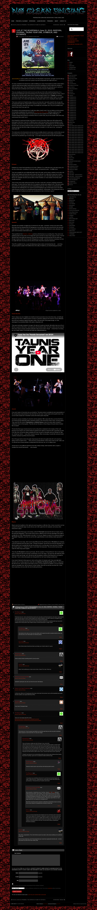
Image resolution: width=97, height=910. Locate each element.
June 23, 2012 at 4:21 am (31, 774)
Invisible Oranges (72, 213)
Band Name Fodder (73, 78)
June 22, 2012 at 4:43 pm (20, 690)
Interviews (71, 92)
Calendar (71, 82)
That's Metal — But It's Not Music (75, 174)
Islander (19, 604)
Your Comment (17, 853)
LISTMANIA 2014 (72, 100)
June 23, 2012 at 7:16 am (31, 789)
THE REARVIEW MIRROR (74, 178)
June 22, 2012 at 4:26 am (24, 629)
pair (50, 792)
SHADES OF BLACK (73, 167)
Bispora (45, 604)
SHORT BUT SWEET (73, 169)
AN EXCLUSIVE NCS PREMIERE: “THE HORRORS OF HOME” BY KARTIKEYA (29, 24)
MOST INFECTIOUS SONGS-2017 (76, 139)
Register (71, 62)
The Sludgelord (72, 229)
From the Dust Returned (74, 210)
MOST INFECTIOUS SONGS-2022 (76, 147)
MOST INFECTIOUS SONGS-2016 (76, 137)
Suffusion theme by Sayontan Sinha (79, 903)
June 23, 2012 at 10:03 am (31, 811)
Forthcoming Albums (73, 88)
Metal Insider (71, 220)
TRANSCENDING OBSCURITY (75, 232)
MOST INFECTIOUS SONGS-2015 (76, 135)
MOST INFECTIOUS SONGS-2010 (76, 127)
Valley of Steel (72, 235)
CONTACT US (63, 21)
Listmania (71, 95)
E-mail (17, 876)
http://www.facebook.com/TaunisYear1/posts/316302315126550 (28, 720)
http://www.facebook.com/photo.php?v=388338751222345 (27, 719)
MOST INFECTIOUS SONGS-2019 (76, 142)
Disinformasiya (29, 761)
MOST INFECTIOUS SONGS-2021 (76, 146)
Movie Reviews (72, 154)
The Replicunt (29, 773)
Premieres (71, 159)
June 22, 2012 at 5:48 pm (20, 702)
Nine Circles (71, 222)
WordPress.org (72, 69)
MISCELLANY (72, 122)
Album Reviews (72, 76)
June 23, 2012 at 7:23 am (24, 831)
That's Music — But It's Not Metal (75, 176)
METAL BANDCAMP (73, 218)
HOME (12, 21)
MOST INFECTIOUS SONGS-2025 (76, 152)
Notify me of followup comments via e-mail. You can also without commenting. (42, 888)
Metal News (71, 120)
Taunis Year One (61, 604)
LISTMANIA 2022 (72, 114)
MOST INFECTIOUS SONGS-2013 (76, 132)
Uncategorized (72, 181)
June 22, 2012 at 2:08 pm (20, 678)
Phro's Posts (71, 157)
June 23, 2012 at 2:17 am (24, 727)
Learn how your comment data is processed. (37, 894)
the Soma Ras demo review (41, 112)
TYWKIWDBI (71, 234)
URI (17, 880)
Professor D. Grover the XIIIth (22, 676)
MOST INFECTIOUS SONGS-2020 (76, 144)
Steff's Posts (71, 173)
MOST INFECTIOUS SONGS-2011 (76, 129)
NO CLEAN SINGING (20, 903)
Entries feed (71, 65)
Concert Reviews (21, 36)
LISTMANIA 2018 (72, 107)
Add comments (61, 36)
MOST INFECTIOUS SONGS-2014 (76, 134)
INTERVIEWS (32, 21)
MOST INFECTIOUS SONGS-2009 (76, 125)
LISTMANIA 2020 (72, 110)
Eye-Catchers (72, 87)
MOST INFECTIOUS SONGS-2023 (76, 149)
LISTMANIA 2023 (72, 115)
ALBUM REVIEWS (41, 21)
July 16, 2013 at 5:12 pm (24, 642)
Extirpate (49, 604)
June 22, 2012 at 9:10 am (24, 665)
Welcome (71, 184)
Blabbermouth (72, 200)
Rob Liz (28, 809)
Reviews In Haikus (73, 164)
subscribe (50, 888)
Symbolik (56, 604)
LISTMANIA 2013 (72, 98)
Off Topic (71, 156)
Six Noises (71, 223)
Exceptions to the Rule (73, 85)
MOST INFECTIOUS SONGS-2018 (76, 140)
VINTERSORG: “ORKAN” (58, 24)
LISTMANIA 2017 (72, 105)
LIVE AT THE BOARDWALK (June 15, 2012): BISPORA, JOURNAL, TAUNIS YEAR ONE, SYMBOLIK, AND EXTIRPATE (39, 32)
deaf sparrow (72, 205)
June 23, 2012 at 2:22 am (27, 740)
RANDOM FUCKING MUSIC (34, 36)
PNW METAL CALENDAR (22, 21)
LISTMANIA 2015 (72, 102)
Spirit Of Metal (72, 225)
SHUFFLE (71, 171)
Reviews (71, 162)
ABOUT (56, 21)
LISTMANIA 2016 (72, 103)
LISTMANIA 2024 (72, 117)
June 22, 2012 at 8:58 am (20, 655)
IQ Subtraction (72, 93)
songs (53, 792)
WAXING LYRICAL (73, 183)
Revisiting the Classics (73, 166)
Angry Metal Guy (72, 196)
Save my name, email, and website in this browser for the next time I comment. (28, 885)
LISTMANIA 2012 (72, 97)
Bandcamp (71, 198)
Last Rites (71, 217)
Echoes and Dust (72, 208)
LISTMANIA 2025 (72, 119)
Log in (70, 64)
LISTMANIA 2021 (72, 112)
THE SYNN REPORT (73, 179)
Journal (52, 604)
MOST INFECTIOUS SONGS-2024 (76, 151)
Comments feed (72, 67)
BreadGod (17, 701)
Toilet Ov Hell (72, 230)
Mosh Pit (71, 124)
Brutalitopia (71, 202)
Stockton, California (27, 234)
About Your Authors (73, 75)
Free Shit (26, 36)
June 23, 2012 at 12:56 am (20, 714)
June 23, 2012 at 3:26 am (31, 763)
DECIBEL (71, 207)
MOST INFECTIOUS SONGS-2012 (76, 130)
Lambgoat (71, 215)
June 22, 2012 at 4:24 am (20, 613)
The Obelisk (71, 227)
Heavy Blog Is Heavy (73, 212)
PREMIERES (50, 21)
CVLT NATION (72, 203)
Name (17, 873)
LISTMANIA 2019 (72, 108)
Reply (61, 625)
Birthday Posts (72, 80)
